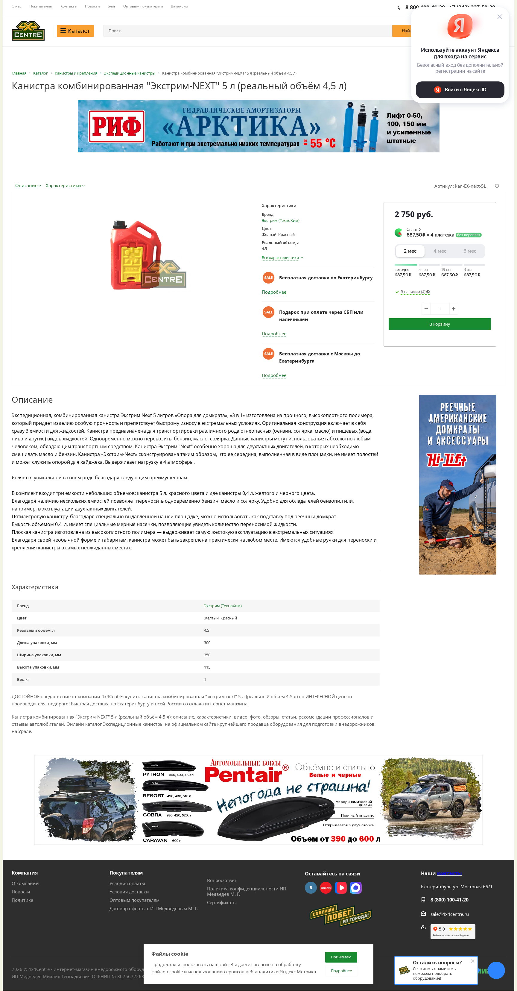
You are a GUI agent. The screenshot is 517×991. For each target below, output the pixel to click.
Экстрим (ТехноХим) (280, 220)
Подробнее (274, 292)
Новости (21, 892)
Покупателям (126, 872)
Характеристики (63, 185)
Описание (26, 185)
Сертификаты (222, 902)
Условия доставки (129, 892)
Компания (25, 872)
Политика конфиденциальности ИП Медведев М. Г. (246, 891)
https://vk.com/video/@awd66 (341, 888)
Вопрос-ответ (221, 880)
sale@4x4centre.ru (450, 914)
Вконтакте (311, 888)
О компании (25, 883)
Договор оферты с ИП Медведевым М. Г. (154, 908)
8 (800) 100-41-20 (450, 899)
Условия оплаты (127, 883)
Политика (22, 900)
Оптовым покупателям (134, 900)
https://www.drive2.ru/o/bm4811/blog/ (326, 888)
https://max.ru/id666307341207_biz (356, 888)
